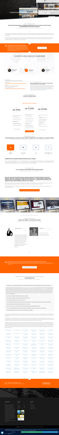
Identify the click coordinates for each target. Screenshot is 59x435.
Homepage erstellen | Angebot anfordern (29, 267)
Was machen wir (40, 2)
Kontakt (50, 2)
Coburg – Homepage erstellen (16, 333)
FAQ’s (24, 407)
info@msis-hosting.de (32, 408)
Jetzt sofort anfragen (29, 131)
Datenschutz (19, 406)
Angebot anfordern (46, 383)
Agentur (45, 2)
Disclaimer (19, 407)
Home (35, 2)
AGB (24, 406)
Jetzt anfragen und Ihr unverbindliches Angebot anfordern (29, 190)
